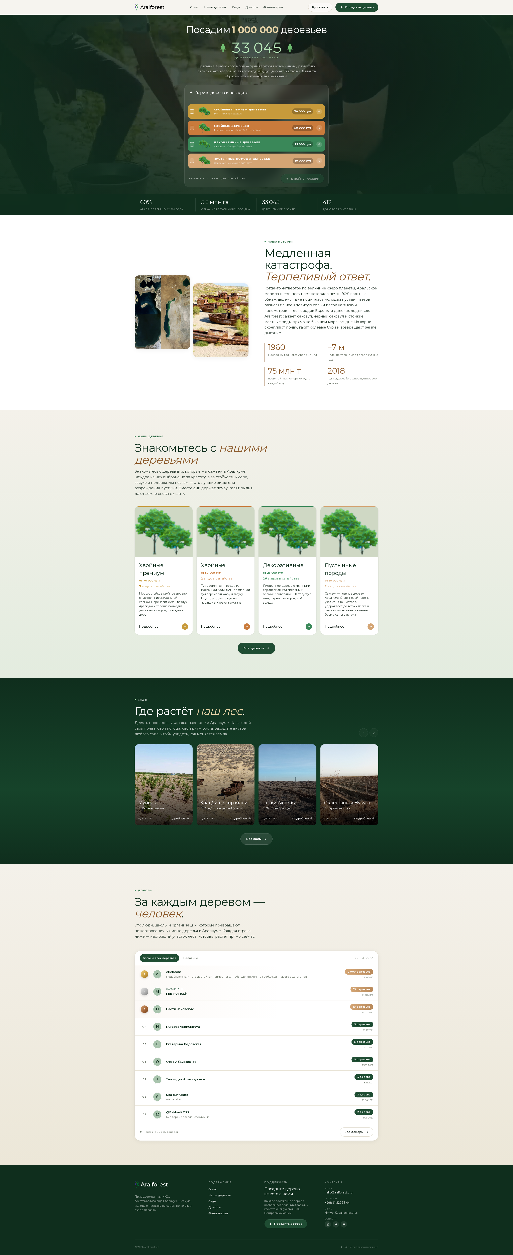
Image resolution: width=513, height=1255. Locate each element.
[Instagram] (328, 1224)
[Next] (374, 732)
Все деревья (253, 648)
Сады (236, 7)
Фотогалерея (273, 7)
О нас (194, 7)
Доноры (251, 7)
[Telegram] (336, 1224)
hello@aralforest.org (338, 1192)
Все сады (254, 839)
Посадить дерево (359, 7)
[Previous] (363, 732)
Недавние (190, 958)
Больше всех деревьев (159, 958)
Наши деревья (215, 7)
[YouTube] (344, 1224)
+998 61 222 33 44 (337, 1202)
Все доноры (354, 1132)
